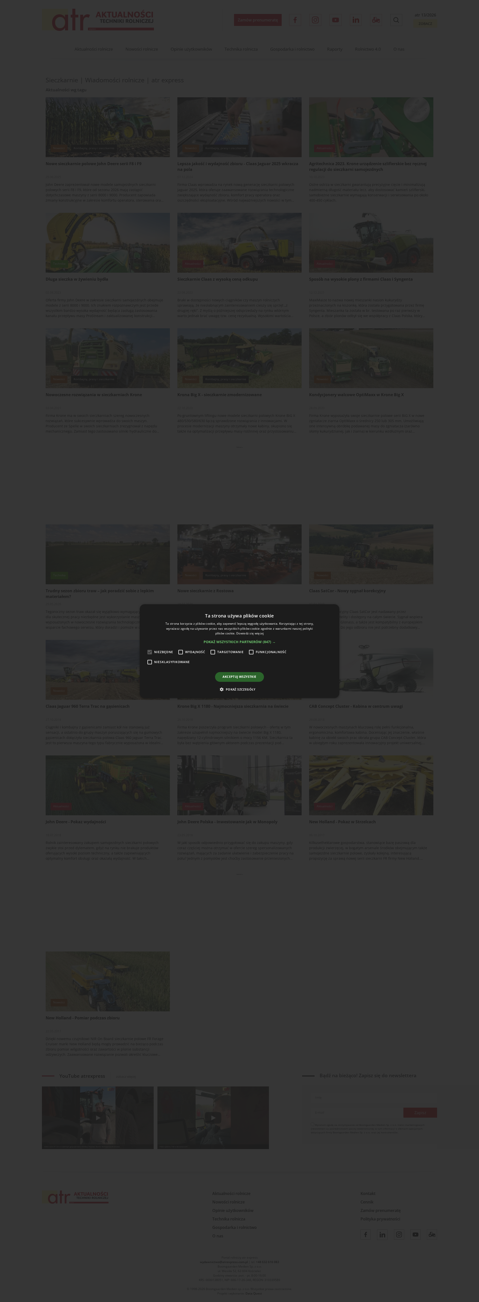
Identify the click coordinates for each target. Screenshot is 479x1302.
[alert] (239, 651)
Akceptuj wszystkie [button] (239, 677)
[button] (240, 642)
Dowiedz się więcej (250, 633)
